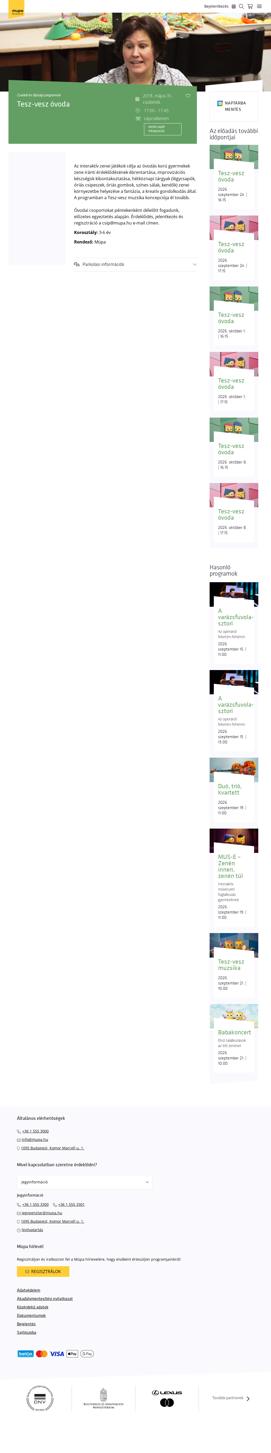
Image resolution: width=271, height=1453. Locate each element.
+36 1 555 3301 (71, 1204)
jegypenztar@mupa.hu (42, 1212)
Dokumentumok (31, 1315)
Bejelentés (26, 1324)
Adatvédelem (28, 1290)
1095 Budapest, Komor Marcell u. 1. (52, 1147)
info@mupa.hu (35, 1139)
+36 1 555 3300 (35, 1204)
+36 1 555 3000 (35, 1131)
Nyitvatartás (32, 1229)
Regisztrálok (46, 1271)
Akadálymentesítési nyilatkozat (45, 1298)
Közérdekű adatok (32, 1307)
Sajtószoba (26, 1332)
